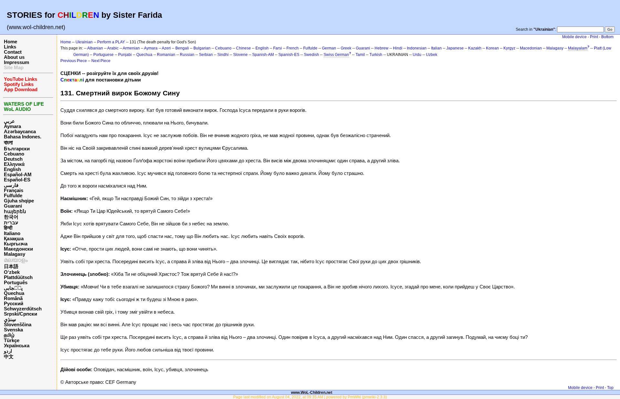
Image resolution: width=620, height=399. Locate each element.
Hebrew (381, 48)
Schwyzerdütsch (23, 308)
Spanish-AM (263, 54)
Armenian (131, 48)
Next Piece (100, 61)
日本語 (11, 266)
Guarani (13, 206)
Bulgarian (202, 48)
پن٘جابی (13, 288)
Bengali (182, 48)
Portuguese (103, 54)
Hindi (397, 48)
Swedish (311, 54)
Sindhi (223, 54)
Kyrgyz (509, 48)
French (292, 48)
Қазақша (14, 238)
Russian (187, 54)
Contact (13, 52)
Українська (16, 345)
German (329, 48)
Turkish (375, 54)
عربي (9, 121)
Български (17, 148)
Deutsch (13, 159)
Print (594, 37)
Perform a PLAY (111, 42)
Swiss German (336, 54)
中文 (9, 356)
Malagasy (14, 254)
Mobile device (574, 37)
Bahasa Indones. (22, 136)
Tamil (360, 54)
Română (13, 298)
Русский (13, 303)
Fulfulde (13, 195)
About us (14, 57)
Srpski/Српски (20, 314)
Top (610, 387)
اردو (8, 351)
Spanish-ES (288, 54)
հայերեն (15, 211)
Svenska (13, 329)
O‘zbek (12, 272)
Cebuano (14, 153)
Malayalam (577, 48)
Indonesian (417, 48)
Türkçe (11, 340)
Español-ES (17, 179)
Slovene (240, 54)
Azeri (166, 48)
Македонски (18, 249)
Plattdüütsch (18, 277)
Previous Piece (73, 61)
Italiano (12, 233)
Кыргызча (15, 243)
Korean (492, 48)
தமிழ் (9, 335)
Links (10, 46)
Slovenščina (17, 324)
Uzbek (431, 54)
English (12, 169)
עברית (11, 222)
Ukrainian (84, 42)
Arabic (113, 48)
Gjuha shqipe (19, 200)
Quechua (14, 293)
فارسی (11, 185)
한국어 (11, 217)
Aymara (12, 126)
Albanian (95, 48)
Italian (436, 48)
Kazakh (474, 48)
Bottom (607, 37)
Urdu (417, 54)
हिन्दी (8, 228)
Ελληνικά (14, 164)
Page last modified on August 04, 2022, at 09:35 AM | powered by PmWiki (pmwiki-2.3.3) (310, 397)
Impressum (16, 62)
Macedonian (531, 48)
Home (10, 41)
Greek (346, 48)
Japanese (455, 48)
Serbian (206, 54)
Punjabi (125, 54)
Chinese (243, 48)
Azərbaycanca (20, 131)
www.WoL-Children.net (311, 392)
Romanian (166, 54)
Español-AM (18, 174)
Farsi (277, 48)
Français (13, 190)
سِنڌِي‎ (10, 319)
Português (15, 282)
